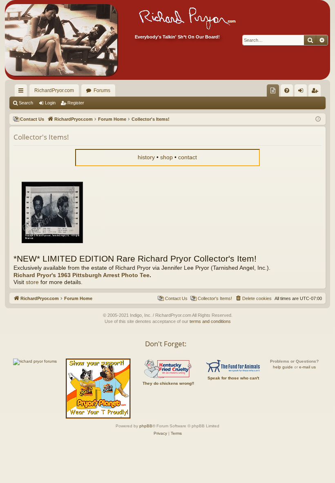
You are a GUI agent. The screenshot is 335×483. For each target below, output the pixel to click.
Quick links (22, 92)
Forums (102, 90)
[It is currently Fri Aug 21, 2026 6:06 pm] (318, 119)
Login (50, 102)
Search (26, 102)
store (32, 282)
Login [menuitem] (302, 92)
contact (187, 157)
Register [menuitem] (316, 92)
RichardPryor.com (54, 90)
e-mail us (307, 367)
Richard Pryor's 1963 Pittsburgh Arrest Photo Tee (81, 275)
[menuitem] (273, 90)
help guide (283, 367)
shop (166, 157)
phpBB (145, 426)
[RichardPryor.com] (61, 40)
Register (75, 102)
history (146, 157)
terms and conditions (210, 321)
